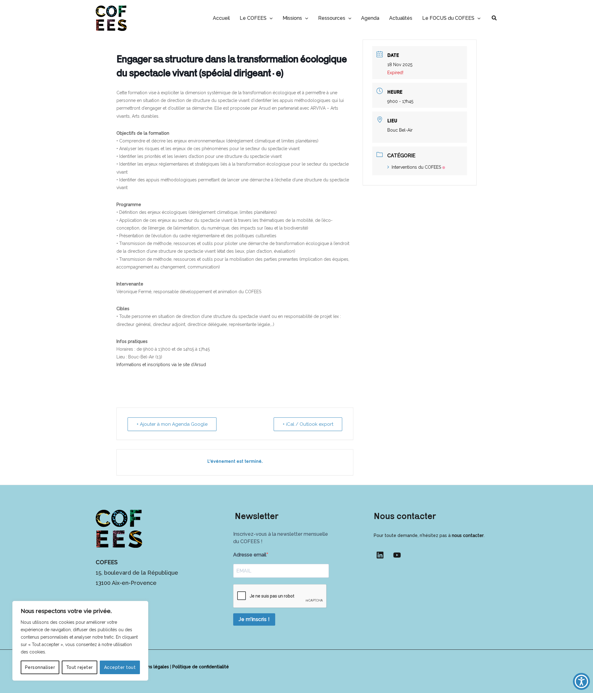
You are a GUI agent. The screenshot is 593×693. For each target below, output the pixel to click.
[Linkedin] (380, 555)
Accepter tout (120, 667)
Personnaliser (40, 667)
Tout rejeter (79, 667)
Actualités (400, 18)
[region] (80, 641)
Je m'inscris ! (254, 619)
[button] (270, 18)
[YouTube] (397, 555)
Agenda (370, 18)
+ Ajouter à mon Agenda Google (172, 424)
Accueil (221, 18)
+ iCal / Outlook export (308, 424)
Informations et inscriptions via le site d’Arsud (161, 364)
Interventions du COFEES (416, 167)
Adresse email (249, 555)
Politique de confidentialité (200, 666)
